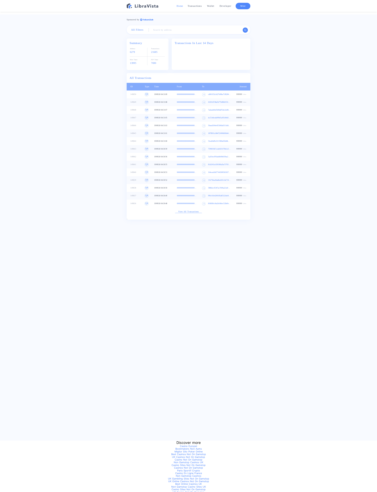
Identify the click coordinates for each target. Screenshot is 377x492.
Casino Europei (188, 446)
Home (180, 6)
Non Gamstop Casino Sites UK (188, 486)
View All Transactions (188, 212)
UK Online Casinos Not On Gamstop (188, 481)
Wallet (210, 6)
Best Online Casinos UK (188, 483)
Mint (243, 6)
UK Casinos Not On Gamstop (188, 457)
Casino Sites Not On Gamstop (189, 465)
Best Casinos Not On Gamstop (188, 454)
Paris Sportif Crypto (188, 470)
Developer (225, 6)
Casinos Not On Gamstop (188, 467)
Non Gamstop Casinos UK (188, 462)
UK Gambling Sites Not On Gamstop (188, 478)
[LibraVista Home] (143, 6)
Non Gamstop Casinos (188, 475)
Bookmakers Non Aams (188, 448)
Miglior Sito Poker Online (189, 451)
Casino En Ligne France (188, 473)
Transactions (195, 6)
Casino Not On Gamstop (188, 459)
